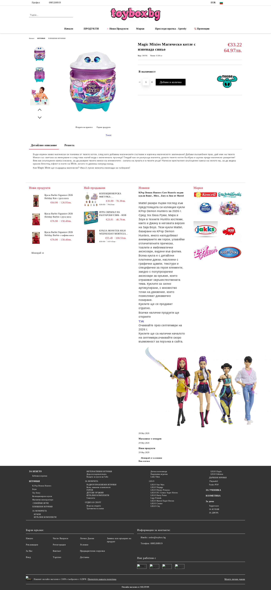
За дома (210, 501)
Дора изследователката (96, 474)
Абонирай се (37, 253)
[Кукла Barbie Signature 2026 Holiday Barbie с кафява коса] (36, 238)
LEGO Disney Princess (160, 490)
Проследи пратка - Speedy (170, 28)
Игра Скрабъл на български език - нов (112, 213)
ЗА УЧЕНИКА (213, 490)
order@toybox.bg (157, 537)
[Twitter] (235, 2)
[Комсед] (206, 195)
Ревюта (69, 145)
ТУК (141, 321)
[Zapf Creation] (206, 253)
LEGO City (155, 506)
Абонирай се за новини (151, 458)
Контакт (57, 551)
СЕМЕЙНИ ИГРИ (40, 503)
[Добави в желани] (239, 72)
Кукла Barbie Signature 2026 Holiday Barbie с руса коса (59, 215)
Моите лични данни (234, 579)
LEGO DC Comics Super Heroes (164, 493)
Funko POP (214, 485)
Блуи (34, 489)
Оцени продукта (104, 127)
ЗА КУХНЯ (214, 509)
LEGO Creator (157, 503)
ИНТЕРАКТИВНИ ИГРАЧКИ (99, 471)
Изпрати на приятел (84, 127)
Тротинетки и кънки (95, 508)
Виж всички (144, 461)
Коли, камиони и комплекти (99, 487)
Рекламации (32, 545)
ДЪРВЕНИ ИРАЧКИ (218, 478)
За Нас (29, 551)
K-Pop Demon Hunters (41, 486)
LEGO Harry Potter (159, 495)
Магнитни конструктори (42, 500)
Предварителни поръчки (92, 551)
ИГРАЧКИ (41, 38)
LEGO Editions (217, 474)
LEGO (151, 481)
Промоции (203, 28)
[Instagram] (240, 2)
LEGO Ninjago (157, 487)
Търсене (57, 557)
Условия (84, 545)
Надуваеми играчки (159, 474)
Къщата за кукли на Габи (97, 477)
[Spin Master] (206, 208)
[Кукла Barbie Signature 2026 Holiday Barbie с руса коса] (36, 219)
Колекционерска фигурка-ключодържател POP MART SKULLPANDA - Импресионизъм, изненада (112, 195)
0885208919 (55, 2)
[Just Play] (230, 253)
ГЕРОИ (90, 490)
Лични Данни (87, 538)
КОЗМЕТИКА (213, 496)
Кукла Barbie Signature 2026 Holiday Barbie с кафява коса (59, 234)
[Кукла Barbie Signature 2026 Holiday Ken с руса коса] (36, 201)
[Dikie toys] (230, 230)
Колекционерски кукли (42, 496)
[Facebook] (231, 2)
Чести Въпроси (60, 538)
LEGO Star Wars (158, 485)
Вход (28, 557)
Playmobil (213, 481)
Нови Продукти (118, 28)
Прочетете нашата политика (102, 579)
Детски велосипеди (159, 471)
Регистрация (59, 545)
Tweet (109, 135)
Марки (140, 28)
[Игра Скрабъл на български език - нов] (91, 218)
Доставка (84, 557)
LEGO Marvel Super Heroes (162, 501)
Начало (68, 28)
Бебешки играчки (39, 476)
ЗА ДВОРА (214, 513)
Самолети (91, 498)
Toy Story (36, 493)
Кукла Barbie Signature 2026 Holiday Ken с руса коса (59, 196)
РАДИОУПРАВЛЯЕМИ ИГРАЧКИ (101, 485)
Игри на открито (94, 506)
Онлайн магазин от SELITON (135, 587)
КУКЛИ (37, 514)
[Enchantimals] (230, 195)
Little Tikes (155, 477)
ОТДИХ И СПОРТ (93, 502)
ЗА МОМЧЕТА (91, 481)
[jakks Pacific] (206, 230)
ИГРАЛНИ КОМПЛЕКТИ (45, 517)
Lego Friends (156, 498)
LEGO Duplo (216, 471)
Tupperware (214, 506)
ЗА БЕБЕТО (35, 471)
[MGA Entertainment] (230, 208)
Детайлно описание (44, 145)
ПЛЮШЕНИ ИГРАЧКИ (56, 38)
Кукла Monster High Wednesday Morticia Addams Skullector (112, 232)
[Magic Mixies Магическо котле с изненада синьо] (93, 119)
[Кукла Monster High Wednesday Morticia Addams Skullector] (91, 236)
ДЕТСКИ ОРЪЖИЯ (95, 493)
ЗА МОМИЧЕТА (39, 511)
